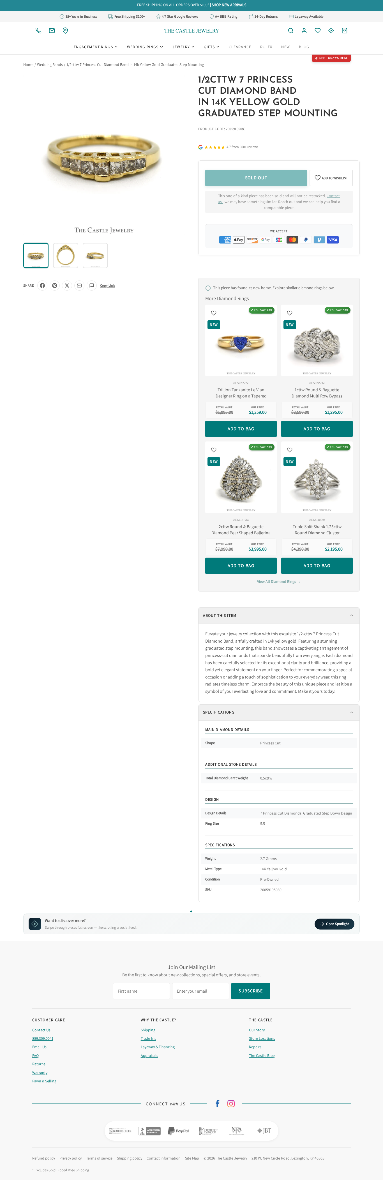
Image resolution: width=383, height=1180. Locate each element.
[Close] (251, 549)
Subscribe (191, 608)
